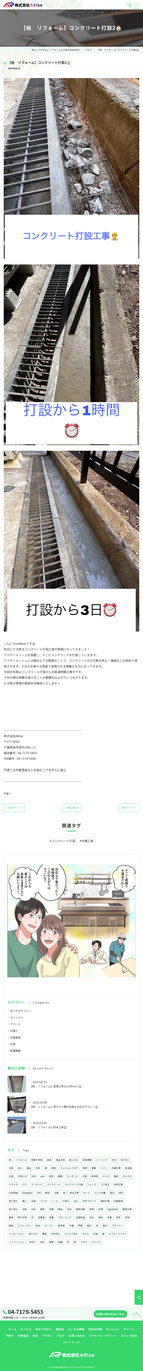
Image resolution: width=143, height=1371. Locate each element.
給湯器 (128, 1167)
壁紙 (11, 1225)
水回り (32, 1241)
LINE (33, 1209)
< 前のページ (14, 807)
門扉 (80, 1225)
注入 (76, 1200)
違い (20, 1167)
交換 (11, 1176)
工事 (84, 1176)
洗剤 (11, 1167)
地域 (100, 1217)
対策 (100, 1209)
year (42, 1176)
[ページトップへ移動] (136, 1314)
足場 (91, 1209)
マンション (16, 1017)
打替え (66, 1200)
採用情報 (87, 1159)
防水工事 (74, 1192)
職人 (24, 1200)
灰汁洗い (125, 1159)
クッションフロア (69, 1167)
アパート (15, 1024)
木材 (114, 1159)
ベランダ (13, 1184)
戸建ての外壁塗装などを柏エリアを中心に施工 (35, 770)
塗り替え (13, 1200)
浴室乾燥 (80, 1217)
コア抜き (105, 1184)
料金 (95, 1233)
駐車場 (94, 1176)
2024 (33, 1176)
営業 (51, 1217)
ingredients (112, 1209)
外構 (71, 1225)
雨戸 (112, 1192)
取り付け (33, 1233)
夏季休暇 (80, 1209)
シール (54, 1200)
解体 (47, 1192)
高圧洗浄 (60, 1159)
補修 (116, 1176)
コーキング (36, 1184)
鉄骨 (53, 1167)
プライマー (117, 1225)
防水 (42, 1241)
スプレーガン (24, 1225)
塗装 (49, 1159)
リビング (96, 1241)
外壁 (56, 1192)
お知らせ (22, 1176)
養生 (29, 1167)
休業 (109, 1217)
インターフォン (16, 1233)
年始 (127, 1217)
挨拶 (51, 1176)
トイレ (104, 1167)
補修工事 (105, 1200)
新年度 (61, 1225)
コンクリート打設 (74, 1184)
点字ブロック (89, 1200)
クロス (83, 1241)
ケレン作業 (100, 1192)
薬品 (60, 1209)
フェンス (91, 1184)
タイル (106, 1176)
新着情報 (15, 1051)
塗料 (105, 1225)
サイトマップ (71, 1342)
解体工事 (127, 1209)
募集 (94, 1167)
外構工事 (116, 1167)
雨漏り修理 (36, 1159)
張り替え (13, 1209)
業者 (44, 1233)
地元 (91, 1217)
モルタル (127, 1176)
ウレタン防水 (71, 1233)
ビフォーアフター (118, 1233)
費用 (11, 1217)
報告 (42, 1209)
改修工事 (118, 1184)
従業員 (41, 1217)
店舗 (60, 1241)
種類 (60, 1176)
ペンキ (43, 1200)
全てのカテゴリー (20, 1011)
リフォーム (21, 1159)
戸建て (7, 793)
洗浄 (69, 1209)
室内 (89, 1225)
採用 (85, 1167)
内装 (12, 1044)
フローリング (65, 1217)
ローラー (49, 1225)
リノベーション (17, 1241)
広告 (24, 1209)
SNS (39, 1192)
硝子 (121, 1192)
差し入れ (73, 1159)
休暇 (51, 1209)
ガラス (85, 1233)
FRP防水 (55, 1233)
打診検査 (13, 1192)
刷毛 (38, 1225)
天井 (38, 1167)
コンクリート (53, 1184)
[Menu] (137, 5)
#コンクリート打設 (62, 841)
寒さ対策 (22, 1217)
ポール (86, 1192)
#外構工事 (86, 841)
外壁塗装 (15, 1037)
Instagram (27, 1192)
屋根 (51, 1241)
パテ (24, 1184)
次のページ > (128, 807)
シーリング (101, 1159)
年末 (118, 1217)
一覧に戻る (71, 807)
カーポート (72, 1176)
